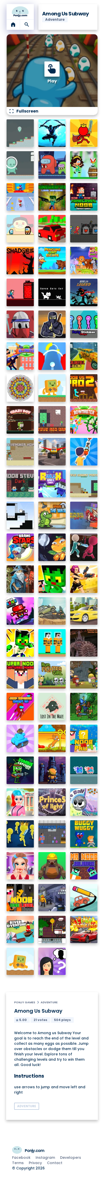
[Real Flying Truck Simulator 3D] (52, 451)
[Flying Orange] (52, 547)
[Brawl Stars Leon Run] (20, 547)
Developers (70, 1157)
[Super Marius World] (20, 611)
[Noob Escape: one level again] (20, 898)
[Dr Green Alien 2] (20, 165)
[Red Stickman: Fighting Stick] (84, 133)
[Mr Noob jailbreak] (84, 866)
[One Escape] (52, 898)
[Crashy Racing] (52, 228)
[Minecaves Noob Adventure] (84, 197)
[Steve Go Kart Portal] (84, 483)
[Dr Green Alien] (20, 133)
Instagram (45, 1157)
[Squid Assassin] (84, 547)
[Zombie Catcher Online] (20, 770)
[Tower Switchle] (52, 356)
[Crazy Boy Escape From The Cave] (20, 420)
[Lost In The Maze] (52, 706)
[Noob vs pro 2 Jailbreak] (84, 388)
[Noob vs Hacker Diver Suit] (52, 643)
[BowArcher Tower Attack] (84, 420)
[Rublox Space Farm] (52, 483)
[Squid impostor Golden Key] (20, 228)
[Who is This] (52, 961)
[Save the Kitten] (52, 738)
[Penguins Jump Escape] (52, 260)
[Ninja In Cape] (52, 324)
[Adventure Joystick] (52, 388)
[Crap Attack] (20, 324)
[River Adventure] (20, 929)
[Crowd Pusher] (20, 834)
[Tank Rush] (20, 738)
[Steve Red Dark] (52, 420)
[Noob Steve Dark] (20, 483)
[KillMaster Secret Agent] (20, 356)
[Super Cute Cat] (52, 292)
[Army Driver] (52, 611)
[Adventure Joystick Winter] (20, 961)
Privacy (35, 1162)
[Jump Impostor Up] (20, 706)
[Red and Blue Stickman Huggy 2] (84, 228)
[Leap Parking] (84, 929)
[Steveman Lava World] (20, 292)
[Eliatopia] (84, 706)
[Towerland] (52, 770)
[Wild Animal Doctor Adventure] (84, 260)
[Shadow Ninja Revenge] (52, 133)
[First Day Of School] (20, 802)
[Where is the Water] (52, 515)
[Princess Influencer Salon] (20, 866)
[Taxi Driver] (84, 611)
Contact (54, 1162)
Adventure (49, 1002)
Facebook (21, 1157)
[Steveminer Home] (20, 451)
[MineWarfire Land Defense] (52, 197)
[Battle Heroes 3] (20, 579)
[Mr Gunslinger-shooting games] (84, 579)
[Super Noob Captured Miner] (20, 675)
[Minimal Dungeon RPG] (84, 515)
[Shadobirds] (20, 260)
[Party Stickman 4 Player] (84, 324)
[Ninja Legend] (84, 292)
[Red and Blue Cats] (84, 770)
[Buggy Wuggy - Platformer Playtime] (84, 834)
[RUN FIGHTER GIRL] (52, 675)
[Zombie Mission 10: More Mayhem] (84, 675)
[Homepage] (20, 11)
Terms (18, 1162)
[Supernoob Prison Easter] (52, 834)
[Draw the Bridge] (84, 898)
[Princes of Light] (52, 802)
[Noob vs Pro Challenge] (52, 579)
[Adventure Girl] (84, 165)
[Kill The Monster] (20, 197)
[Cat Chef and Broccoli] (52, 929)
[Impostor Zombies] (52, 165)
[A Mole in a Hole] (52, 866)
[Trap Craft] (20, 643)
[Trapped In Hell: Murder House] (84, 643)
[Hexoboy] (20, 515)
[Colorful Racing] (84, 356)
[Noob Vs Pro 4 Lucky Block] (84, 738)
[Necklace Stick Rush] (84, 451)
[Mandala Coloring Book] (20, 388)
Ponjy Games (24, 1002)
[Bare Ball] (84, 802)
